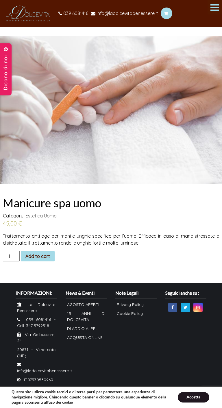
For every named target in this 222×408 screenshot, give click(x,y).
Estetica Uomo (41, 216)
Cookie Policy (130, 313)
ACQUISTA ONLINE (85, 337)
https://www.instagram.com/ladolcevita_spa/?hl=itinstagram (198, 307)
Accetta (193, 397)
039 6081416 (75, 13)
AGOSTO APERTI (83, 304)
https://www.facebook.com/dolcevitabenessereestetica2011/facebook (172, 307)
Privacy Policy (130, 304)
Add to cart (37, 256)
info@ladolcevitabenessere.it (126, 13)
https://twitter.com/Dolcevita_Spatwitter (185, 307)
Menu (215, 7)
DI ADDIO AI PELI (82, 328)
